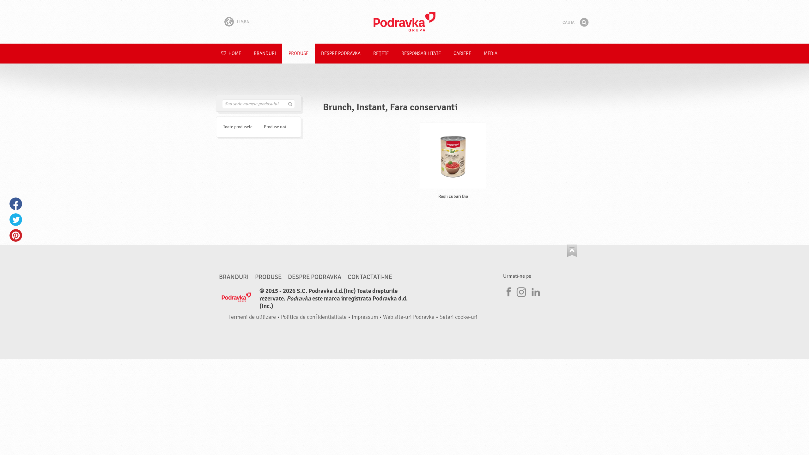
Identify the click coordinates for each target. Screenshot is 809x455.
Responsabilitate (421, 53)
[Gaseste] (584, 22)
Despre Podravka (341, 53)
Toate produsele (237, 127)
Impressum (365, 317)
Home (234, 53)
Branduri (265, 53)
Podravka (404, 21)
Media (490, 53)
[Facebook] (508, 291)
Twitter (15, 219)
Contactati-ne (370, 277)
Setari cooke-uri (458, 317)
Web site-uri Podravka (409, 317)
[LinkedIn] (535, 291)
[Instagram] (521, 291)
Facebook (15, 203)
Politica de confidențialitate (314, 317)
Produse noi (275, 127)
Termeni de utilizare (252, 317)
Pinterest (15, 235)
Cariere (462, 53)
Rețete (381, 53)
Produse (298, 53)
